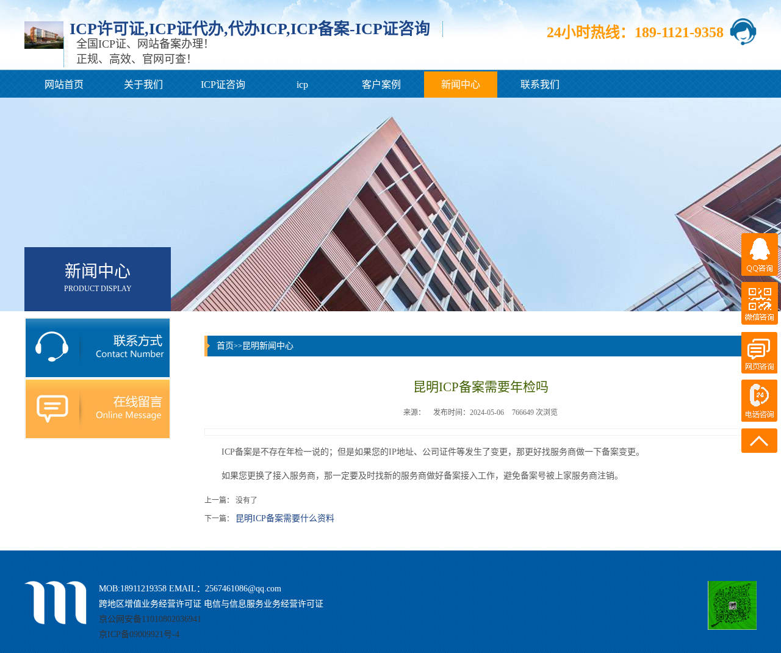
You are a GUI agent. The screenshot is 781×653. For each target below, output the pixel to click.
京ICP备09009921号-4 (139, 634)
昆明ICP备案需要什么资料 (285, 518)
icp (302, 84)
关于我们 (143, 84)
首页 (225, 345)
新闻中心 (460, 84)
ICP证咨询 (223, 84)
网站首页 (64, 84)
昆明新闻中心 (267, 345)
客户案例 (381, 84)
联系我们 (540, 84)
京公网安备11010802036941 (150, 619)
